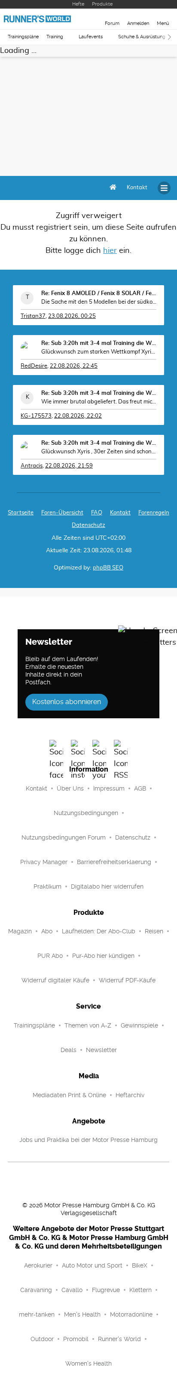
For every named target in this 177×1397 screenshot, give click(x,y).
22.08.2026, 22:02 (78, 416)
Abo (46, 931)
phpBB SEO (108, 568)
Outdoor (42, 1338)
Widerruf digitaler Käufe (55, 980)
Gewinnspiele (139, 1025)
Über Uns (70, 788)
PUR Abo (50, 955)
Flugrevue (106, 1289)
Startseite (21, 513)
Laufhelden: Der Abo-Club (98, 931)
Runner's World (119, 1338)
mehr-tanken (37, 1314)
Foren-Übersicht (62, 513)
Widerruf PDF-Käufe (127, 980)
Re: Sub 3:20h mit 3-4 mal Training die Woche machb (98, 343)
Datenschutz (88, 525)
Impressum (109, 788)
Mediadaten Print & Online (69, 1095)
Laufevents (91, 36)
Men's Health (82, 1314)
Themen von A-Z (87, 1025)
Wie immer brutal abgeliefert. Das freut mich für (98, 402)
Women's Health (88, 1363)
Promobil (75, 1338)
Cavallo (71, 1289)
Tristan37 (33, 316)
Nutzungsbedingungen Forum (63, 837)
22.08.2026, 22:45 (74, 366)
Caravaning (36, 1289)
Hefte (78, 4)
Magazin (20, 931)
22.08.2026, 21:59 (69, 466)
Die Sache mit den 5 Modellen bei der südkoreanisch (98, 302)
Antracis (32, 466)
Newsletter (101, 1049)
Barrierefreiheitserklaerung (114, 862)
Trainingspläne (23, 36)
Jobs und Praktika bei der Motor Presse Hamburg (88, 1139)
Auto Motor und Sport (92, 1265)
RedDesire (34, 366)
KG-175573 (36, 416)
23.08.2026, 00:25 (72, 316)
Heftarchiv (130, 1095)
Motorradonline (131, 1314)
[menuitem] (137, 188)
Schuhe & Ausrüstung (141, 36)
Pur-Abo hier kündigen (103, 955)
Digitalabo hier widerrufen (107, 886)
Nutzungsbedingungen (86, 812)
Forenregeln (153, 513)
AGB (140, 788)
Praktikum (47, 886)
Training (54, 36)
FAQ (96, 513)
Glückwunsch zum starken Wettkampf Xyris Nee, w (98, 352)
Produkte (102, 4)
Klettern (140, 1289)
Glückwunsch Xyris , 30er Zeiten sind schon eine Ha (98, 452)
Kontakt (36, 788)
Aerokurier (38, 1265)
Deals (68, 1049)
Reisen (154, 931)
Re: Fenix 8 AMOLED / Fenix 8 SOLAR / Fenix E (98, 293)
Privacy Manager (43, 862)
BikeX (139, 1265)
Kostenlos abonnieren (66, 702)
